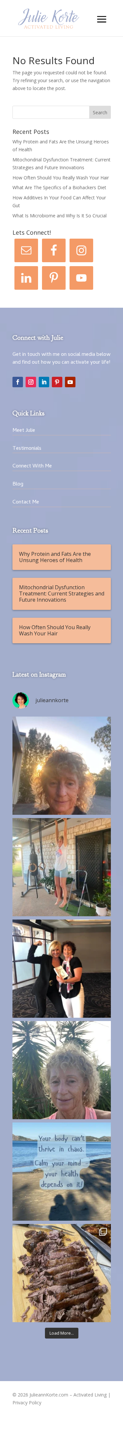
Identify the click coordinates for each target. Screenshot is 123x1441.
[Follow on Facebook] (17, 382)
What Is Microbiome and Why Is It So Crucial (59, 215)
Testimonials (26, 449)
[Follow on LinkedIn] (44, 382)
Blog (17, 484)
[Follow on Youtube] (70, 382)
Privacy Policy (26, 1402)
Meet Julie (23, 431)
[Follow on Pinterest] (57, 382)
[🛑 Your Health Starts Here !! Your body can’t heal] (61, 1171)
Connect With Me (32, 466)
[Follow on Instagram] (31, 382)
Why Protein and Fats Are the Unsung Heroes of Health (55, 557)
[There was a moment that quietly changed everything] (61, 1070)
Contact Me (25, 502)
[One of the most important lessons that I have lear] (61, 867)
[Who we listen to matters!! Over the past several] (61, 969)
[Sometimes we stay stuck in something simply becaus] (61, 766)
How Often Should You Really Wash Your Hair (60, 177)
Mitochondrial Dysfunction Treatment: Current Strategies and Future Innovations (61, 593)
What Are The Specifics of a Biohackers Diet (59, 187)
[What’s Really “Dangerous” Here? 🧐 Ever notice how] (61, 1273)
